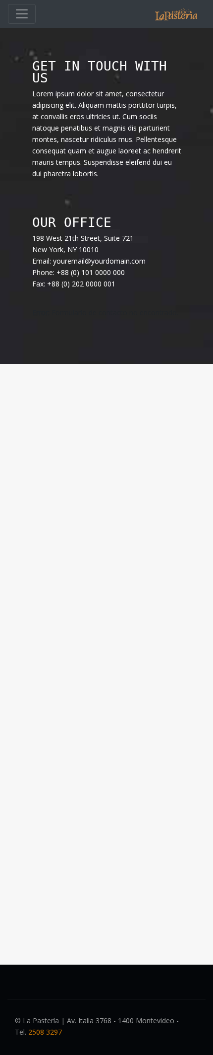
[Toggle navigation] (22, 14)
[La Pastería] (176, 14)
